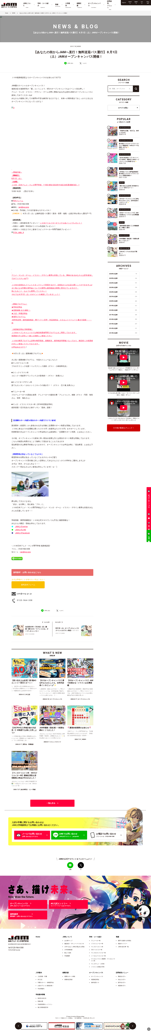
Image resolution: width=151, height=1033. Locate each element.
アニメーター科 (95, 940)
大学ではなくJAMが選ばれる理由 (74, 946)
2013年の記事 (123, 333)
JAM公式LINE (20, 530)
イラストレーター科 (97, 943)
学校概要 (67, 956)
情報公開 (40, 1001)
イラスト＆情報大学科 (97, 967)
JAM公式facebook (22, 533)
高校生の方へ (122, 976)
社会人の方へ (122, 979)
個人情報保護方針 (43, 1007)
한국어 (142, 2)
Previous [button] (18, 1025)
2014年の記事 (123, 328)
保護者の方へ (122, 985)
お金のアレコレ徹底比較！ (46, 985)
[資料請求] (149, 514)
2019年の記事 (123, 305)
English (124, 2)
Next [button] (132, 1025)
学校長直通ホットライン (45, 1004)
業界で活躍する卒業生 (124, 940)
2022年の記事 (123, 292)
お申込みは (15, 347)
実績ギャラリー (122, 943)
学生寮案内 (41, 988)
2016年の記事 (123, 319)
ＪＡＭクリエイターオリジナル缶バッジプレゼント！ (61, 223)
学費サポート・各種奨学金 (46, 982)
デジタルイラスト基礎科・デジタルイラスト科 (103, 960)
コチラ (23, 347)
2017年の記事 (123, 315)
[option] (34, 1025)
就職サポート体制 (69, 976)
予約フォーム (18, 201)
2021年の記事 (123, 296)
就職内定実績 (68, 979)
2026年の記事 (123, 274)
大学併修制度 (68, 949)
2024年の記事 (123, 283)
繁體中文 (136, 2)
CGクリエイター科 (96, 949)
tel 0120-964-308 (15, 947)
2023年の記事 (123, 287)
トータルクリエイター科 (98, 956)
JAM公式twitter (21, 527)
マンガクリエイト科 (97, 946)
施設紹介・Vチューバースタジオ (74, 943)
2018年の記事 (123, 310)
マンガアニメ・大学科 (97, 964)
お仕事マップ (68, 940)
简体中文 (130, 2)
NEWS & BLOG (42, 998)
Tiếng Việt (147, 2)
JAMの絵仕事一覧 (123, 946)
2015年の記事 (123, 324)
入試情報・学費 (42, 976)
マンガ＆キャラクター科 (98, 953)
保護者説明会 (95, 979)
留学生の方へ (122, 982)
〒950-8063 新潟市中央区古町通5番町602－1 (61, 185)
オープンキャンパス (97, 976)
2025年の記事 (123, 278)
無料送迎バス (95, 982)
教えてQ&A (67, 953)
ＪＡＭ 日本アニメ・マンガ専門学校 (27, 185)
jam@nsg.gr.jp (24, 207)
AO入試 (40, 979)
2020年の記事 (123, 301)
